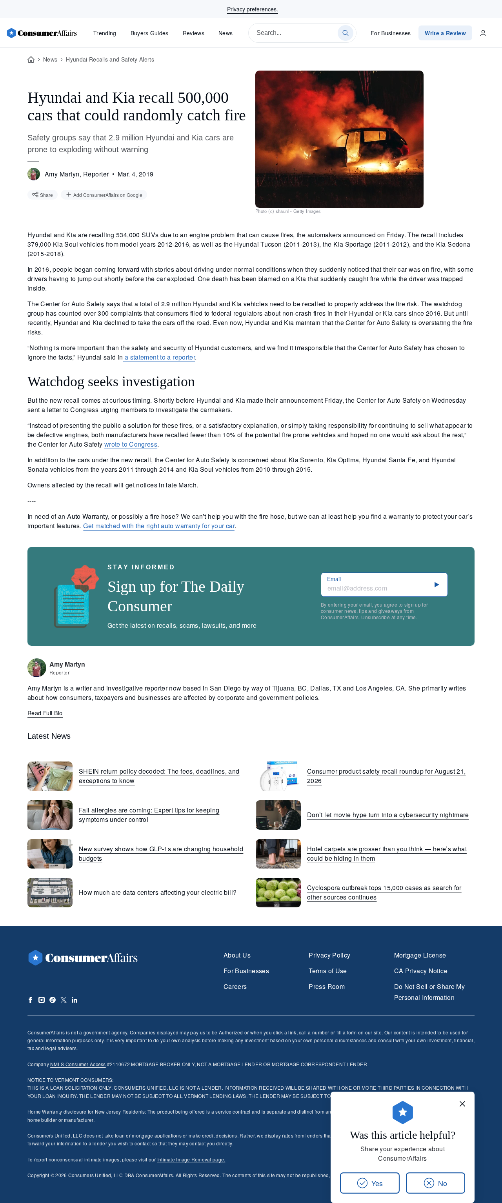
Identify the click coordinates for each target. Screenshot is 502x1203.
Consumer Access (77, 1064)
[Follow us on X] (63, 1000)
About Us (237, 954)
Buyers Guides (150, 33)
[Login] (483, 33)
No (442, 1183)
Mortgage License (420, 954)
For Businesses (391, 33)
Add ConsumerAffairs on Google (107, 194)
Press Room (327, 986)
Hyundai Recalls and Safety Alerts (110, 59)
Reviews (193, 33)
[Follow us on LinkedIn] (74, 1000)
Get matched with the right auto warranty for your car (159, 525)
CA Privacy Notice (420, 970)
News (225, 33)
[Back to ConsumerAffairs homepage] (31, 60)
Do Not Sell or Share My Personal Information (429, 992)
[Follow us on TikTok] (52, 1000)
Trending (104, 33)
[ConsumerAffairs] (41, 33)
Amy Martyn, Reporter (77, 173)
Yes (377, 1183)
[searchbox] (302, 33)
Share (46, 194)
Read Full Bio (45, 713)
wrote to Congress (130, 444)
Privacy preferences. (252, 9)
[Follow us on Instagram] (41, 1000)
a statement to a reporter (159, 357)
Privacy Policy (329, 954)
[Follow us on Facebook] (30, 1000)
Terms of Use (328, 970)
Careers (235, 986)
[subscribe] (437, 584)
